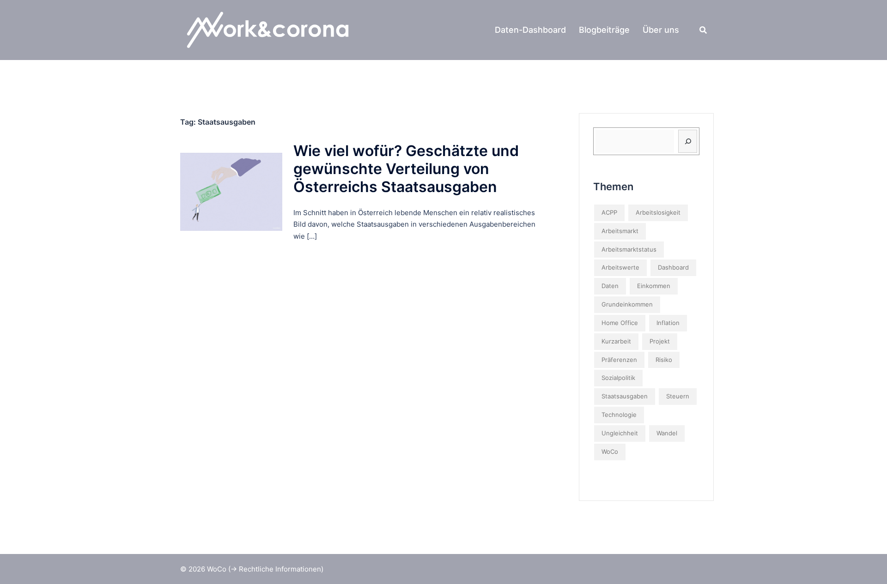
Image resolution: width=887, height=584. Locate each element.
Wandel (666, 433)
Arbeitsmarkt (619, 231)
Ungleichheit (619, 433)
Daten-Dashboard (530, 30)
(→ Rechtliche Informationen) (275, 569)
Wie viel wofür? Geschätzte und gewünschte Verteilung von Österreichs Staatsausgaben (406, 169)
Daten (610, 285)
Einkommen (653, 285)
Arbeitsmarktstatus (628, 249)
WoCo (609, 451)
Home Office (619, 322)
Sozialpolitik (618, 377)
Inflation (668, 322)
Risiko (664, 359)
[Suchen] (687, 141)
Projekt (660, 341)
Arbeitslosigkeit (658, 212)
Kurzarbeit (616, 341)
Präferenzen (619, 359)
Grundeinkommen (627, 304)
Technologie (619, 414)
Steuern (677, 396)
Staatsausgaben (624, 396)
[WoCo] (275, 29)
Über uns (661, 30)
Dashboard (673, 267)
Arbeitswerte (620, 267)
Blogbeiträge (604, 30)
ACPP (609, 212)
